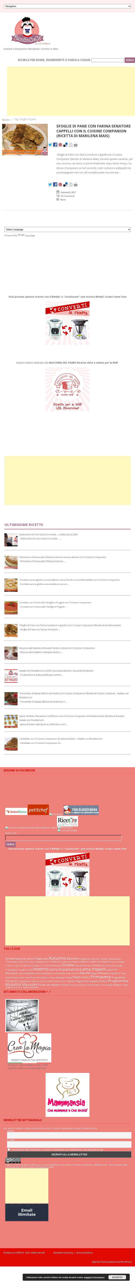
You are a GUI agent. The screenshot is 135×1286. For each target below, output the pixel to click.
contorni (56, 961)
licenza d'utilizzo (84, 1252)
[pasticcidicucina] (22, 1031)
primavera (101, 977)
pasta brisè (114, 973)
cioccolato (29, 961)
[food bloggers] (81, 814)
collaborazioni (42, 961)
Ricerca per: (11, 833)
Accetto (117, 1277)
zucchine (34, 987)
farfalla (96, 965)
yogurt (125, 984)
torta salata (106, 984)
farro (104, 965)
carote (103, 958)
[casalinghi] (56, 814)
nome (10, 1131)
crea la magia (117, 961)
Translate (30, 235)
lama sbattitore (26, 973)
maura (64, 973)
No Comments (68, 196)
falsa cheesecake (83, 965)
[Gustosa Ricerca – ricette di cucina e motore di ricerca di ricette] (16, 814)
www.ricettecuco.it (33, 1164)
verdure (117, 984)
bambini (73, 958)
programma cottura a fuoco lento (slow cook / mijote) (45, 981)
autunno (57, 958)
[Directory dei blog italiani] (65, 827)
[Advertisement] (71, 91)
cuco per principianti (51, 965)
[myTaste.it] (12, 827)
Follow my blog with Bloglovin (35, 827)
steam (65, 984)
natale (84, 973)
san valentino (53, 984)
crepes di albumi (21, 965)
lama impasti (93, 969)
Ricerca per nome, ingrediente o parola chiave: (54, 60)
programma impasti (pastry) (91, 981)
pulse (41, 985)
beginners (85, 958)
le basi (56, 973)
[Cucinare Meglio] (68, 830)
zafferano (10, 987)
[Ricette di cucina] (38, 814)
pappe (94, 973)
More (63, 199)
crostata (35, 965)
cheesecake (114, 958)
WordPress (125, 1261)
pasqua (103, 973)
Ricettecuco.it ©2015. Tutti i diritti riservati (28, 1252)
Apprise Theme (99, 1261)
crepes (8, 965)
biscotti (95, 958)
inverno (40, 969)
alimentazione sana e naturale (26, 959)
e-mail (10, 1140)
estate (67, 964)
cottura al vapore (99, 961)
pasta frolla (18, 977)
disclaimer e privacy (63, 1252)
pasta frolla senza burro (37, 977)
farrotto (111, 965)
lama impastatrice (64, 969)
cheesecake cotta (14, 961)
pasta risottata (57, 977)
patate (68, 977)
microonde (73, 973)
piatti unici (81, 977)
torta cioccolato (77, 984)
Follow (54, 827)
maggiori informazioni (94, 1277)
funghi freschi (26, 969)
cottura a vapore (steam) (75, 961)
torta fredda (93, 984)
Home (5, 119)
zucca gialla (22, 987)
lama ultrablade (43, 973)
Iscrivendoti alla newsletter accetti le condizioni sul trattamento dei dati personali (57, 1149)
